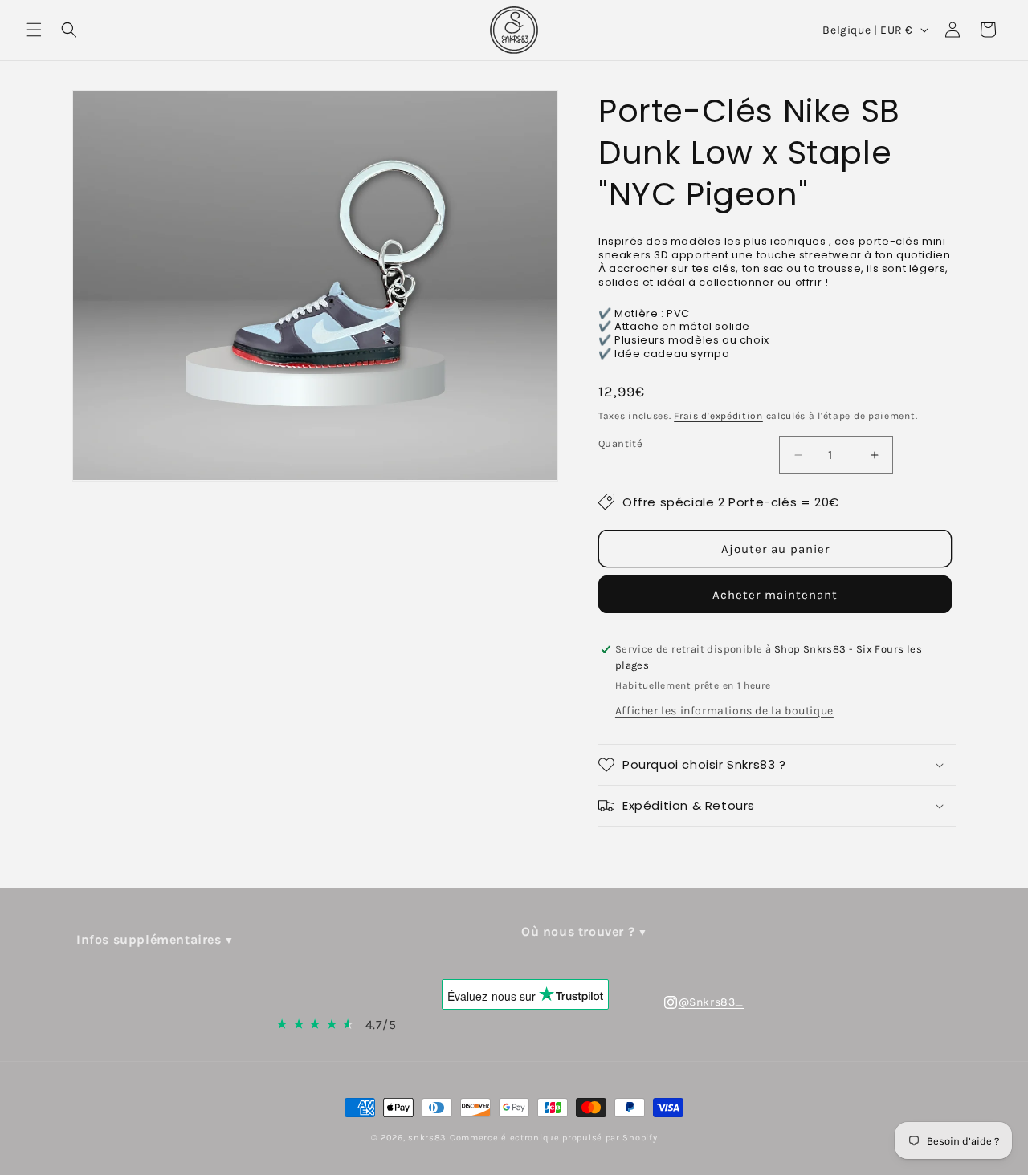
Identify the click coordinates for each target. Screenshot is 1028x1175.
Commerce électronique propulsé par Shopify (553, 1137)
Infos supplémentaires (149, 939)
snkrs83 (427, 1137)
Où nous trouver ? (577, 931)
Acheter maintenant (775, 595)
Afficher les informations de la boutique (724, 711)
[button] (33, 29)
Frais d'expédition (718, 415)
